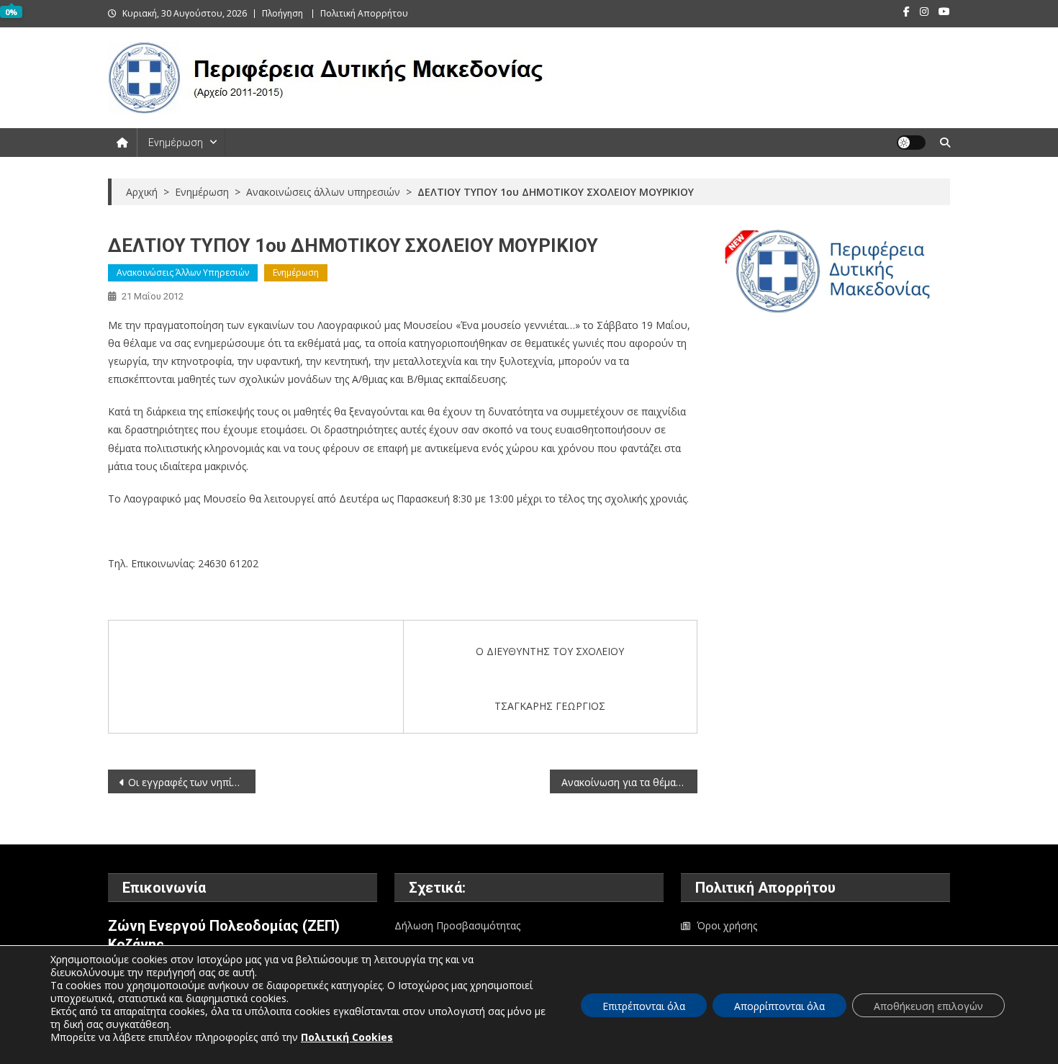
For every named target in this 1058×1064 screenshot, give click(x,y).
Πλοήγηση (282, 13)
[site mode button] (911, 142)
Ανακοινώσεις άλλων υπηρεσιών (183, 272)
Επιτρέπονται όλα (643, 1006)
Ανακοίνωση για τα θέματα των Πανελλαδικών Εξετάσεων (629, 782)
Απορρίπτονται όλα (779, 1006)
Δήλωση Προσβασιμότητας (457, 925)
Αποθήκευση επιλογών (928, 1006)
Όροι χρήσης (727, 925)
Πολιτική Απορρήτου (364, 13)
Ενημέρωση (175, 142)
